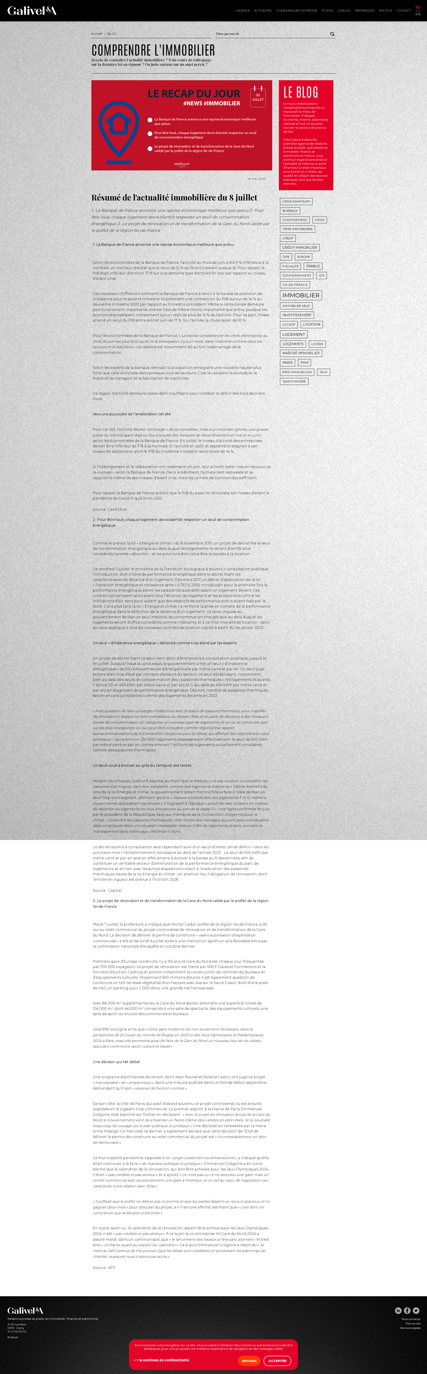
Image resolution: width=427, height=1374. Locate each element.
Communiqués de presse (296, 10)
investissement (297, 315)
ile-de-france (295, 284)
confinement (294, 220)
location (311, 324)
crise (319, 220)
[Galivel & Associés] (32, 14)
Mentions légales (410, 1328)
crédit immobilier (299, 248)
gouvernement (296, 275)
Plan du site (413, 1323)
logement (293, 334)
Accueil (96, 33)
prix (304, 363)
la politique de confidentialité (164, 1360)
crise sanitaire (296, 201)
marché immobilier (301, 353)
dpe (286, 256)
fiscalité (290, 266)
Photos (385, 10)
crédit (287, 238)
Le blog (344, 10)
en (418, 14)
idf (321, 275)
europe (303, 256)
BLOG (112, 33)
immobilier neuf (296, 306)
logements (293, 344)
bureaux (290, 210)
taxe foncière (294, 381)
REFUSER (249, 1361)
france (313, 266)
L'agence (243, 10)
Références (365, 10)
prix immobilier (297, 372)
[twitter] (416, 1310)
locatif (288, 324)
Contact (404, 10)
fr (418, 8)
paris (287, 363)
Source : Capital (107, 890)
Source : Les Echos (110, 509)
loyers (317, 344)
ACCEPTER (277, 1361)
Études (328, 10)
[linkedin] (398, 1310)
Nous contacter (411, 1319)
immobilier (301, 295)
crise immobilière (297, 229)
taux (324, 372)
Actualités (263, 10)
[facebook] (407, 1310)
